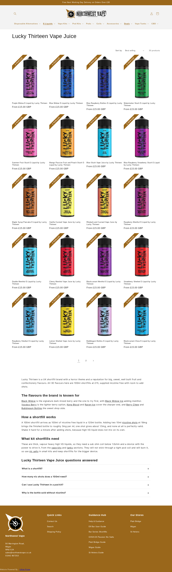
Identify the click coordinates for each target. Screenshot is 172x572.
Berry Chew (132, 404)
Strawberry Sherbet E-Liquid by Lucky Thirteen (140, 283)
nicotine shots (129, 422)
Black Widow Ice (114, 401)
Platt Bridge (135, 521)
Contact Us (52, 521)
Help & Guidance (96, 521)
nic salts (33, 451)
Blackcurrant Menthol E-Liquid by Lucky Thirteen (104, 283)
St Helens (134, 532)
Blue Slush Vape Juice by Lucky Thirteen (104, 163)
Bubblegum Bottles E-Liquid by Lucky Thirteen (103, 342)
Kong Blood (73, 404)
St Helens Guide (96, 552)
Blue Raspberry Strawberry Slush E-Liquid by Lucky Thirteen (142, 164)
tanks (70, 447)
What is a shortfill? (32, 468)
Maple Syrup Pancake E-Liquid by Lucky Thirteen (29, 223)
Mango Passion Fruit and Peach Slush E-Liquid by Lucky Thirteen (67, 164)
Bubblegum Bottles (32, 408)
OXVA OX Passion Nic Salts (101, 537)
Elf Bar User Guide (97, 526)
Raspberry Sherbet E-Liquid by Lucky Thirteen (28, 342)
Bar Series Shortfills (98, 532)
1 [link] (78, 360)
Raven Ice (90, 404)
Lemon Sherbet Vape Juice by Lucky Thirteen (65, 342)
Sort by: (118, 50)
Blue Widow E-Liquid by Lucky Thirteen (66, 103)
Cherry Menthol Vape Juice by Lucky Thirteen (65, 283)
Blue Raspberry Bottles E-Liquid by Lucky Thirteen (104, 104)
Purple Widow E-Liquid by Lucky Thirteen (29, 103)
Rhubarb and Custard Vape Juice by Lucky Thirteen (102, 223)
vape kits (56, 447)
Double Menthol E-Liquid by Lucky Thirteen (26, 283)
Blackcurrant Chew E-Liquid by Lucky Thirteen (140, 342)
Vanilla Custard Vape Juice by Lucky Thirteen (65, 223)
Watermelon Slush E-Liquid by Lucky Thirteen (139, 104)
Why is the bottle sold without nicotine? (44, 492)
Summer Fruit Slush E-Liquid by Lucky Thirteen (28, 164)
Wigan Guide (95, 547)
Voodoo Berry (29, 404)
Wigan (133, 526)
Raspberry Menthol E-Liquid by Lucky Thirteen (140, 223)
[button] (15, 14)
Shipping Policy (54, 532)
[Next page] (93, 361)
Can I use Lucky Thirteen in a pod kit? (42, 484)
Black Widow (29, 401)
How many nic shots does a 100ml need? (44, 476)
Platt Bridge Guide (97, 542)
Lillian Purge (25, 570)
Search (50, 526)
